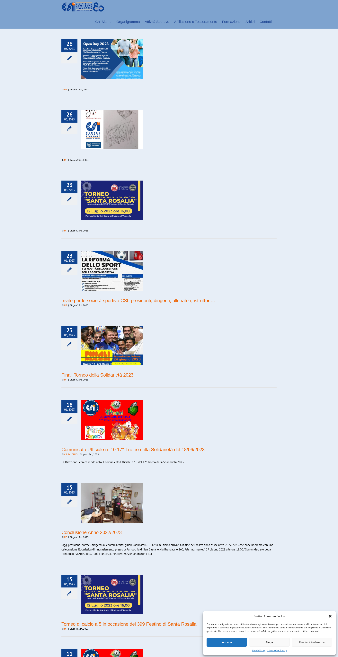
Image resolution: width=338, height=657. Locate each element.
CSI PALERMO (70, 454)
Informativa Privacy (277, 650)
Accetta (227, 642)
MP (65, 89)
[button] (330, 616)
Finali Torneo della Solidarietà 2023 (97, 375)
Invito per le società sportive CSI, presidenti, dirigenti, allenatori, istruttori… (138, 300)
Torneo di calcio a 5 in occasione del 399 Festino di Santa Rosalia (128, 624)
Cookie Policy (258, 650)
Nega (269, 642)
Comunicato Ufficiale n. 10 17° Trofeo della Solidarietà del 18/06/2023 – (135, 449)
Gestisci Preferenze (312, 642)
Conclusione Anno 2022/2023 (91, 532)
